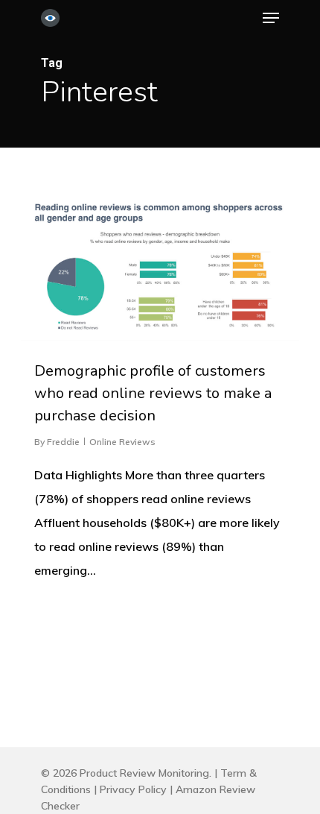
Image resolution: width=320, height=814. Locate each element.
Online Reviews (122, 441)
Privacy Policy (133, 789)
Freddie (63, 441)
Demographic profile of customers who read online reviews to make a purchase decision (153, 393)
